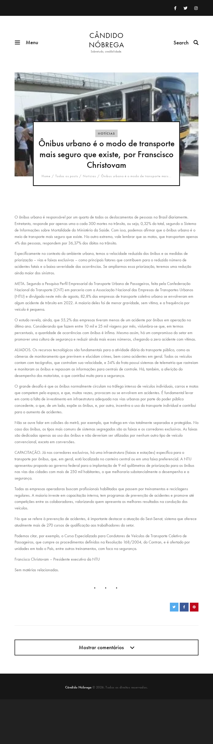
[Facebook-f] (175, 8)
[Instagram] (196, 8)
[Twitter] (186, 8)
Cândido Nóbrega (78, 687)
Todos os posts (66, 176)
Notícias (106, 133)
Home (46, 176)
